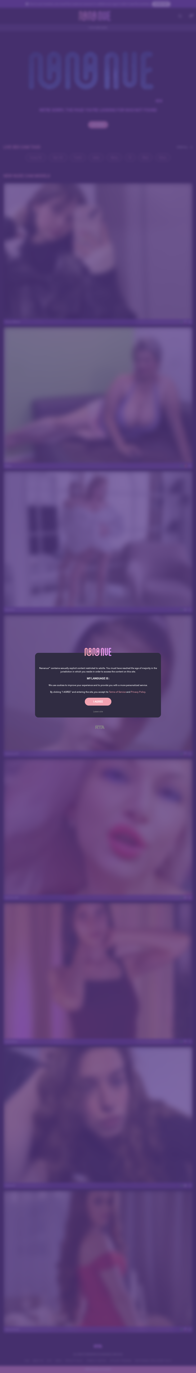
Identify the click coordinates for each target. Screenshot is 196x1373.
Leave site (98, 711)
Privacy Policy (138, 692)
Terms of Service (117, 692)
